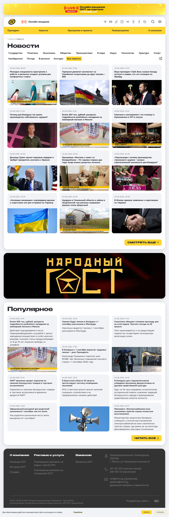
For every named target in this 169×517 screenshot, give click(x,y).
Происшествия (84, 53)
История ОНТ (18, 467)
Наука (113, 53)
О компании (155, 30)
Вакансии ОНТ (84, 461)
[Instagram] (122, 21)
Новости (43, 30)
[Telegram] (105, 21)
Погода (31, 58)
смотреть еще (141, 242)
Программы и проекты (80, 30)
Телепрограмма (120, 30)
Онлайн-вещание (38, 21)
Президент (13, 30)
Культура (144, 53)
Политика (32, 53)
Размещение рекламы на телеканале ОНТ (48, 472)
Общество (65, 53)
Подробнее (77, 512)
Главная (10, 39)
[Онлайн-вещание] (84, 9)
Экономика (49, 53)
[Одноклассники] (133, 21)
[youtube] (110, 21)
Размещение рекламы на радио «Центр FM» (48, 463)
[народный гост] (84, 276)
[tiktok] (116, 21)
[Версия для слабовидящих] (160, 21)
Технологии (127, 53)
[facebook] (139, 21)
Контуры (58, 58)
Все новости (74, 58)
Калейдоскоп (15, 58)
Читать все (145, 438)
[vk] (127, 21)
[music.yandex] (144, 21)
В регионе (44, 58)
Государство (15, 53)
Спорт (157, 53)
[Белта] (155, 501)
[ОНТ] (12, 22)
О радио (15, 472)
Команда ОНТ (18, 461)
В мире (101, 53)
